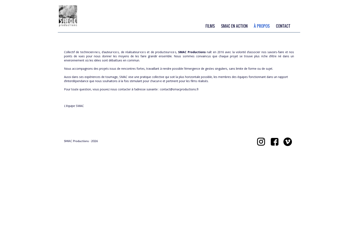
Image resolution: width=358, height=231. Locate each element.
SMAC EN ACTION (234, 26)
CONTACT (283, 26)
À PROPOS (262, 26)
